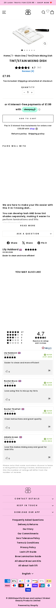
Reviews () (28, 71)
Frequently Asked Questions (28, 520)
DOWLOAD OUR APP (27, 512)
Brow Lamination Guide (28, 556)
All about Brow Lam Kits (28, 561)
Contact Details (27, 499)
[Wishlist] (48, 11)
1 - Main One (18, 55)
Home (7, 55)
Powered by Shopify (28, 605)
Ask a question (28, 234)
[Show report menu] (49, 371)
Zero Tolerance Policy (28, 538)
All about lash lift (28, 565)
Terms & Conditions (28, 542)
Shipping (22, 81)
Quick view (15, 193)
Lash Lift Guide (28, 552)
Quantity (28, 87)
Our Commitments (28, 533)
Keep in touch (27, 505)
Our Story (28, 529)
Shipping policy (36, 133)
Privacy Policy (28, 547)
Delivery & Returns (28, 524)
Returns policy (19, 133)
